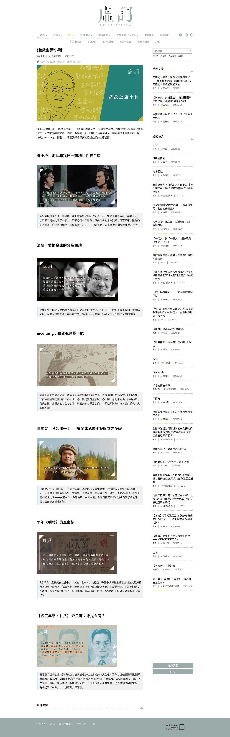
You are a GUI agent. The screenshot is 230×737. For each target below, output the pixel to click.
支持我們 (81, 724)
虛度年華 (103, 35)
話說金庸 (51, 61)
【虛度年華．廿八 (52, 615)
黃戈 (165, 162)
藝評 (154, 88)
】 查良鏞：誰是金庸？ (86, 615)
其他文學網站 (65, 724)
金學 (79, 61)
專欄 (154, 349)
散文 (154, 148)
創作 (42, 35)
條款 (93, 724)
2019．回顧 (143, 41)
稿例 (52, 724)
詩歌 (154, 586)
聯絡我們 (164, 35)
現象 (69, 35)
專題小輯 (91, 41)
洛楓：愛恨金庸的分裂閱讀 (59, 245)
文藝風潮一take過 (126, 35)
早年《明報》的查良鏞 (55, 522)
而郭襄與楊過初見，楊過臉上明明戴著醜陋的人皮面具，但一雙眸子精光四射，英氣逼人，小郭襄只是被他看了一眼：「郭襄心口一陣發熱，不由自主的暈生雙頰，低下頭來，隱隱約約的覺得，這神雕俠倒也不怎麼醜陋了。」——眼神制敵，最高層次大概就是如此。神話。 (90, 220)
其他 (157, 41)
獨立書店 (172, 55)
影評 (154, 104)
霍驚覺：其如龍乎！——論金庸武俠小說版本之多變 (79, 428)
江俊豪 (166, 452)
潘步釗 (166, 543)
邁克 (165, 349)
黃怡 (165, 526)
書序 (154, 332)
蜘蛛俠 (155, 55)
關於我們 (41, 724)
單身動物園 (75, 41)
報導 (154, 195)
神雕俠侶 (71, 61)
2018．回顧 (125, 41)
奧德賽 (163, 55)
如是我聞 (85, 35)
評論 (55, 35)
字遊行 (155, 569)
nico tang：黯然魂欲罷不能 (60, 333)
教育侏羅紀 (107, 41)
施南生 (181, 55)
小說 (154, 162)
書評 (154, 245)
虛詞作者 (149, 35)
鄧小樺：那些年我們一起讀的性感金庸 (69, 155)
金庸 (43, 61)
